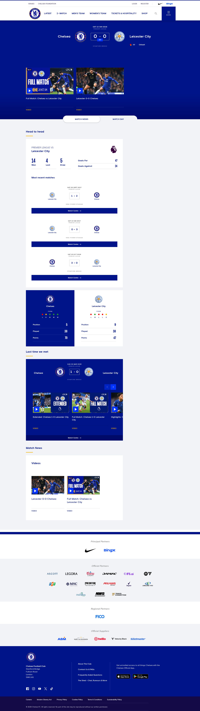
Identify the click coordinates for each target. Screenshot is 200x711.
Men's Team (78, 13)
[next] (113, 387)
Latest (48, 13)
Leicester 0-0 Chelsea (87, 99)
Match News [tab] (81, 119)
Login (134, 4)
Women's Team (98, 13)
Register (144, 4)
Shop (145, 13)
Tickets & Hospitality (123, 13)
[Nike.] (160, 4)
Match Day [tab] (118, 119)
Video (28, 110)
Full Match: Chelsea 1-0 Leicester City (88, 418)
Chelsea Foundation (47, 4)
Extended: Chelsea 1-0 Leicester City (51, 417)
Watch (63, 13)
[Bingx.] (169, 4)
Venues (31, 4)
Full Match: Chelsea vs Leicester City (43, 99)
